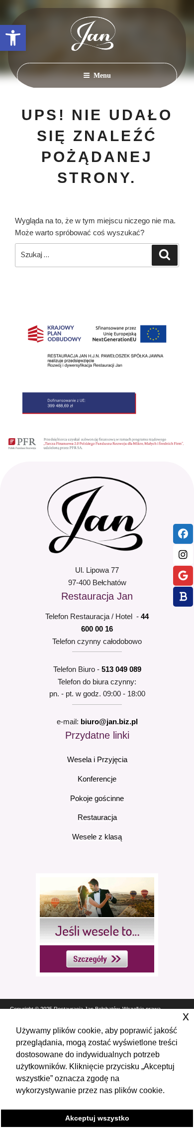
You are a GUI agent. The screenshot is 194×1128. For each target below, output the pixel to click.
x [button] (186, 1016)
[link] (13, 38)
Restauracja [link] (97, 817)
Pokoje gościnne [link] (97, 798)
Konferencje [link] (97, 779)
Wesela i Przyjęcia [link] (97, 759)
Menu (102, 75)
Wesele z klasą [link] (97, 836)
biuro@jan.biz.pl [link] (109, 721)
